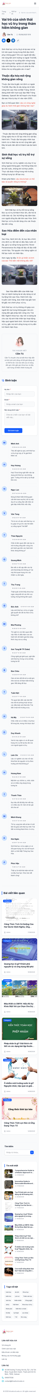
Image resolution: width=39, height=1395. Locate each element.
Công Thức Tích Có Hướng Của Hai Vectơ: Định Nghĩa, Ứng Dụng (18, 927)
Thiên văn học (27, 1296)
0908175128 (9, 1378)
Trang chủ (4, 13)
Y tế (16, 1317)
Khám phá (9, 1309)
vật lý (7, 1304)
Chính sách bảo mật (9, 1349)
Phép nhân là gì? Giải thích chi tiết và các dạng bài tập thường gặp (19, 1046)
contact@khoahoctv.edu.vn (14, 1381)
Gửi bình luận (13, 430)
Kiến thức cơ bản (21, 1309)
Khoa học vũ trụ (27, 1304)
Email (7, 400)
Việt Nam (16, 1304)
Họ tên (7, 389)
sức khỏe (25, 1313)
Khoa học (26, 1292)
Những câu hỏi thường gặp (11, 1356)
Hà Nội (8, 1313)
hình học (8, 1317)
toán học (8, 1292)
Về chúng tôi (6, 1345)
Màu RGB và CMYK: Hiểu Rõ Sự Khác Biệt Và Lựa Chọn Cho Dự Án (18, 1006)
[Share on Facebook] (4, 40)
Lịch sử (17, 1296)
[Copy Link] (18, 40)
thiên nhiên (18, 1300)
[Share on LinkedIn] (13, 40)
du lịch (17, 1292)
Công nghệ (28, 1300)
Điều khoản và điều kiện (10, 1352)
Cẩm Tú (19, 353)
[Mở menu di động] (35, 3)
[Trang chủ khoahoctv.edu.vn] (6, 3)
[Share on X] (8, 40)
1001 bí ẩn (13, 13)
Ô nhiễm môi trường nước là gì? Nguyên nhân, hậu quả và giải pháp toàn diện (19, 1086)
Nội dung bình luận (12, 410)
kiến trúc (8, 1296)
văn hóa (8, 1300)
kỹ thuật (16, 1313)
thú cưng (23, 1317)
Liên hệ (4, 1359)
